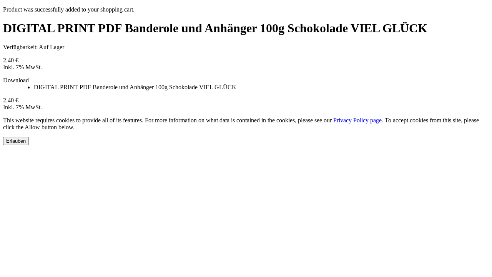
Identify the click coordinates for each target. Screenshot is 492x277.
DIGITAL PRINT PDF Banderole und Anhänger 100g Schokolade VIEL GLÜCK (135, 87)
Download (16, 80)
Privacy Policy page (357, 120)
